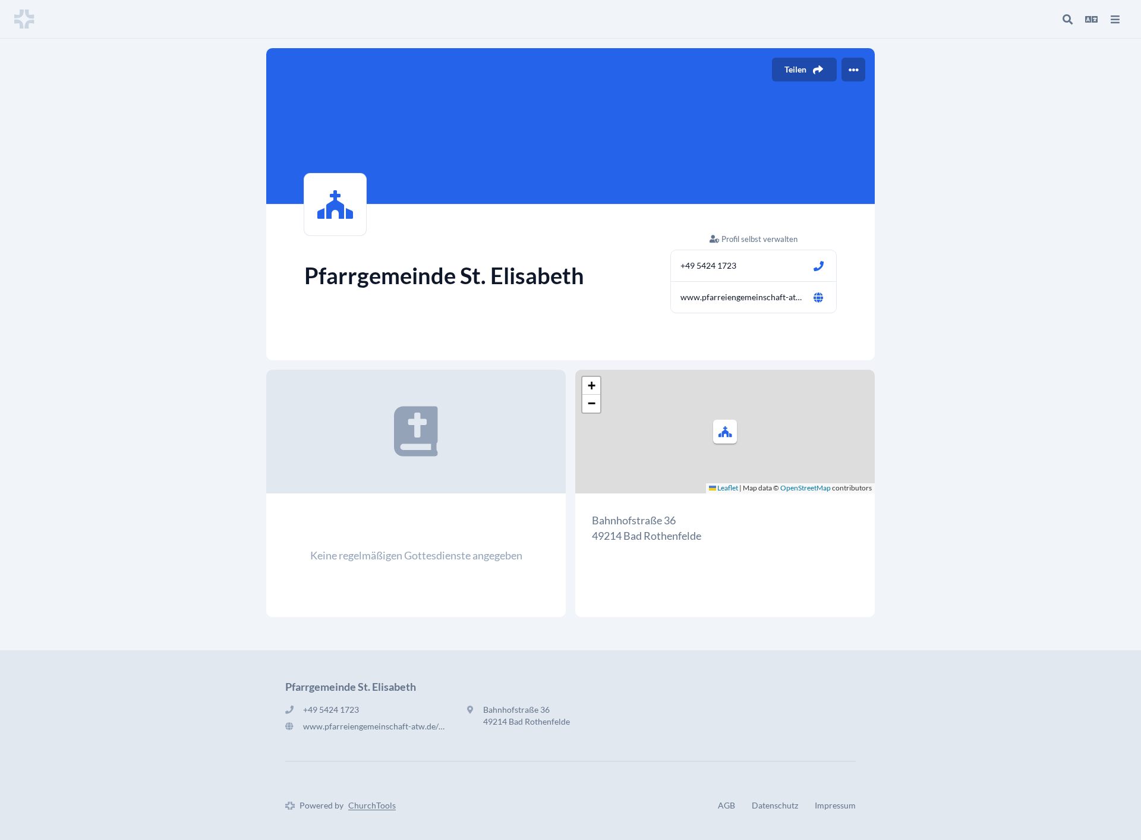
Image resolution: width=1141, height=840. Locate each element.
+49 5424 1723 (708, 265)
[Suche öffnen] (1067, 19)
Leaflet (727, 487)
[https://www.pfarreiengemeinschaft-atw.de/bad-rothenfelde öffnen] (818, 297)
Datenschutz (775, 805)
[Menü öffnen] (1115, 19)
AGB (726, 805)
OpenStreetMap (805, 487)
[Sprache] (1091, 19)
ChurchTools (372, 805)
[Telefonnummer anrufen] (818, 265)
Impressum (835, 805)
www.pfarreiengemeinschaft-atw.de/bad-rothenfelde (741, 297)
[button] (725, 431)
